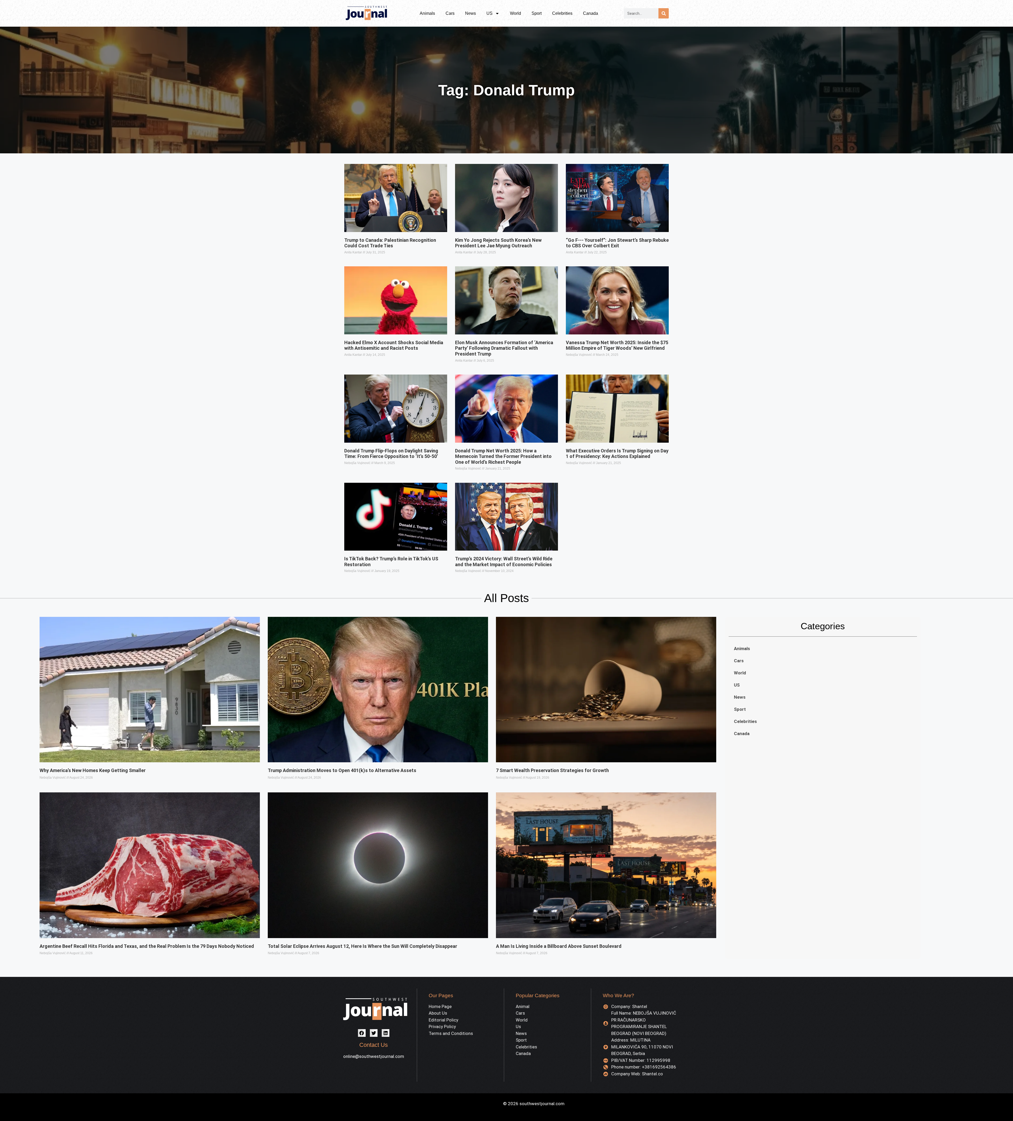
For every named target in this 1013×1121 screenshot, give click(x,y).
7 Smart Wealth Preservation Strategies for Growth (552, 770)
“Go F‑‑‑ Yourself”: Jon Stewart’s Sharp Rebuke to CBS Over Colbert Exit (617, 243)
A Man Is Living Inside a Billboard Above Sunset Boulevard (559, 946)
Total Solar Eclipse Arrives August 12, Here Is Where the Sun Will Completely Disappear (362, 946)
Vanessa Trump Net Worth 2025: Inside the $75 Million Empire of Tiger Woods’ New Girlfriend (617, 345)
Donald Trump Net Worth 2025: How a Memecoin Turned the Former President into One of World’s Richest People (503, 456)
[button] (362, 1033)
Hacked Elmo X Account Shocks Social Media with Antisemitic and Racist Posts (393, 345)
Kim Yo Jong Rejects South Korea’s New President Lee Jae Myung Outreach (498, 243)
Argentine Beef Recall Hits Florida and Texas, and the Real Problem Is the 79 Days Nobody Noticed (147, 946)
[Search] (663, 13)
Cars (450, 13)
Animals (427, 13)
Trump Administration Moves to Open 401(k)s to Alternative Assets (342, 770)
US (489, 13)
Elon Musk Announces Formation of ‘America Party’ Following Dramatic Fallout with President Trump (504, 348)
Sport (537, 13)
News (470, 13)
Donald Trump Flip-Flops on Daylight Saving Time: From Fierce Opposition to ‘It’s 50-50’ (391, 453)
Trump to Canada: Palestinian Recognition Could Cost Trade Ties (390, 243)
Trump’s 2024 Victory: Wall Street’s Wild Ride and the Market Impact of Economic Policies (503, 561)
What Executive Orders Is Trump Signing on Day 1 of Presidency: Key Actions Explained (617, 453)
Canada (590, 13)
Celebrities (562, 13)
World (515, 13)
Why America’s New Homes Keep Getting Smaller (93, 770)
